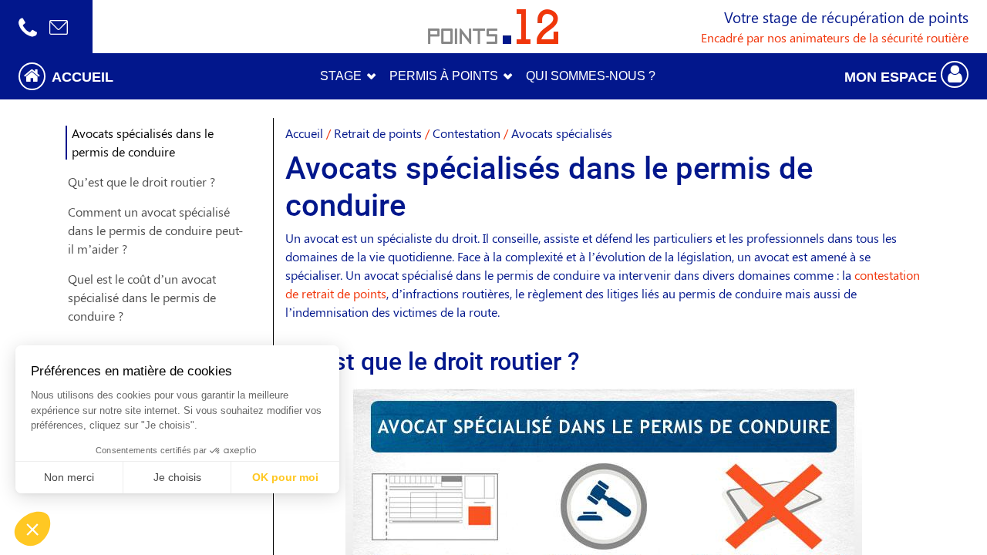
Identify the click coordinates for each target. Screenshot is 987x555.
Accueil (304, 133)
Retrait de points (378, 133)
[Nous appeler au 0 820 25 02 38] (28, 26)
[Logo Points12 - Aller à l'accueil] (493, 26)
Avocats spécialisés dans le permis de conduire (143, 142)
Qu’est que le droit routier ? (141, 181)
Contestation (466, 133)
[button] (123, 75)
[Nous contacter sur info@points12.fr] (58, 26)
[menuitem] (591, 76)
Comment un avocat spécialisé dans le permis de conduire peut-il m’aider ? (155, 230)
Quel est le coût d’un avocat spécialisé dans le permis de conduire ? (142, 297)
